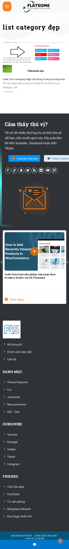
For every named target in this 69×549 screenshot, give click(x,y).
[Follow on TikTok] (15, 170)
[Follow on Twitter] (28, 170)
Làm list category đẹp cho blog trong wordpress (34, 79)
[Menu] (7, 6)
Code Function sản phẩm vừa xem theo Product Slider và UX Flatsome (30, 276)
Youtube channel (27, 158)
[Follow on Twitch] (54, 170)
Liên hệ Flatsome (35, 538)
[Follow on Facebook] (8, 170)
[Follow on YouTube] (48, 170)
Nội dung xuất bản (21, 535)
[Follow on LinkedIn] (41, 170)
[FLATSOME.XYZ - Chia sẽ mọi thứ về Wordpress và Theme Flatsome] (37, 6)
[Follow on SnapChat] (21, 170)
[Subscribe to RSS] (34, 170)
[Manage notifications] (60, 541)
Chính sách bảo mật (45, 535)
